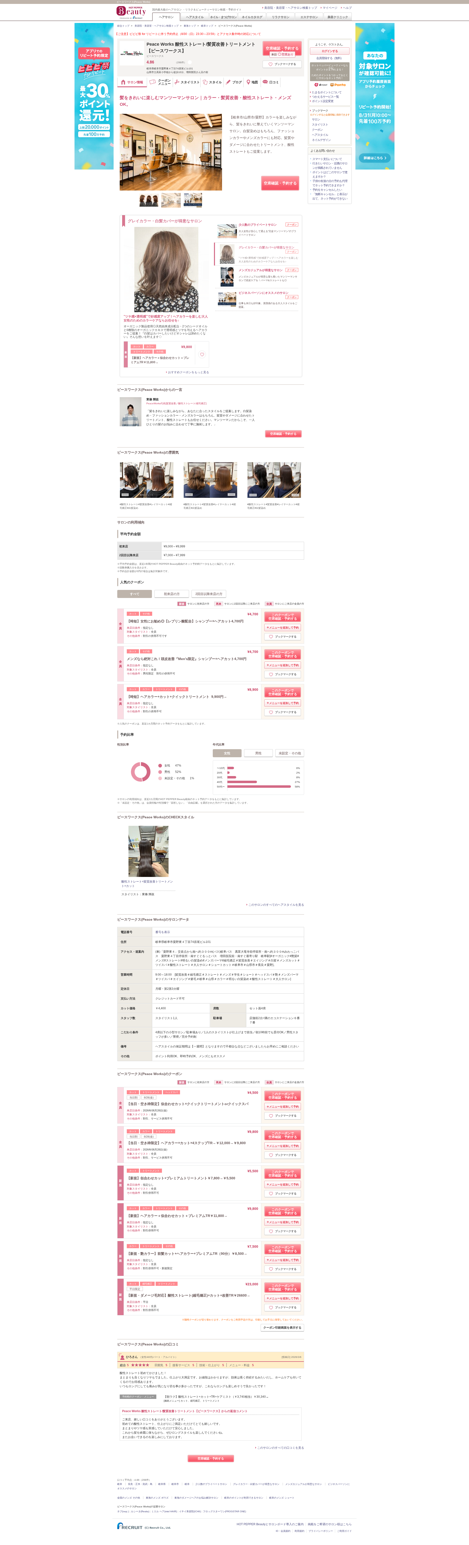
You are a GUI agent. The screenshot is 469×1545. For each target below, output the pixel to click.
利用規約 (299, 1531)
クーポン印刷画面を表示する (282, 1327)
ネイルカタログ (252, 17)
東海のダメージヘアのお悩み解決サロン (196, 1497)
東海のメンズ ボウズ (157, 1497)
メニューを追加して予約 (284, 627)
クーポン (317, 129)
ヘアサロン (166, 17)
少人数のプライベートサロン (211, 1484)
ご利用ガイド (344, 1531)
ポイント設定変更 (322, 101)
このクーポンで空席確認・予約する (282, 616)
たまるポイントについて (326, 92)
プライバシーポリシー (321, 1531)
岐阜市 (175, 1484)
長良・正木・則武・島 (140, 1484)
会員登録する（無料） (329, 58)
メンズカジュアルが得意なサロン (303, 1484)
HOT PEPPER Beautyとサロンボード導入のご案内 (270, 1524)
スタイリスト (320, 124)
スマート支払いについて (327, 159)
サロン (316, 119)
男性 (258, 753)
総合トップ (123, 25)
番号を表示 (162, 932)
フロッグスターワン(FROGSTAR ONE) (224, 1511)
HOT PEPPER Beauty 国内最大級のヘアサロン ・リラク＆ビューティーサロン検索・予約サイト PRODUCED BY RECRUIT (131, 12)
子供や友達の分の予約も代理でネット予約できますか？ (329, 183)
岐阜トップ (207, 25)
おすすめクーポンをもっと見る (188, 372)
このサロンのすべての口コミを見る (280, 1447)
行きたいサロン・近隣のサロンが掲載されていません (329, 166)
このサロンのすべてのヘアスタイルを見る (276, 904)
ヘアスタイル (195, 17)
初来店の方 (172, 594)
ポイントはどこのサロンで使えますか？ (329, 174)
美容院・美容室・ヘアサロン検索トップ (290, 8)
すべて (134, 594)
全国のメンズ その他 (128, 1497)
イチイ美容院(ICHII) (190, 1511)
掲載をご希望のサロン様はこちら (330, 1524)
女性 (227, 753)
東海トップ (190, 25)
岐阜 (119, 1484)
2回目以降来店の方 (209, 594)
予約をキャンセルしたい (327, 190)
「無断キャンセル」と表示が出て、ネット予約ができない (329, 196)
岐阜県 (162, 1484)
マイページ (330, 8)
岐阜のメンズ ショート (281, 1497)
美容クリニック (338, 17)
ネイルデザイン (321, 140)
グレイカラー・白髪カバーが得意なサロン (256, 1484)
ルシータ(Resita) (140, 1511)
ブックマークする (285, 64)
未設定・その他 (290, 753)
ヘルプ (347, 8)
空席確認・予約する (282, 51)
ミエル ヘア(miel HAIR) (164, 1511)
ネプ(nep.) (123, 1511)
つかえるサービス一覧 (325, 96)
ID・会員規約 (283, 1531)
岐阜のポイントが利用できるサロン (243, 1497)
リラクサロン (280, 17)
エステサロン (309, 17)
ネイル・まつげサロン (223, 17)
